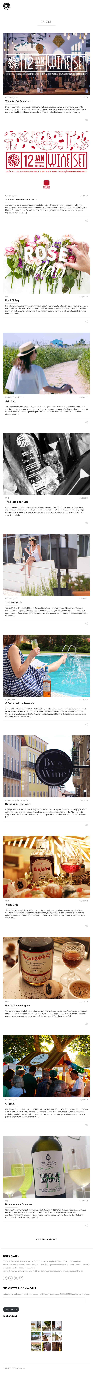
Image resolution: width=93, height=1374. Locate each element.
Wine (16, 98)
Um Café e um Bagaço (17, 1005)
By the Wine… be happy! (18, 804)
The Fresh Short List (16, 501)
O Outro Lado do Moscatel (20, 703)
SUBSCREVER (11, 1309)
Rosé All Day (12, 300)
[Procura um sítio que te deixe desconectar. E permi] (57, 1346)
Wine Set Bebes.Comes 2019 (21, 199)
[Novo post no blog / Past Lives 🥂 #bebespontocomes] (46, 1346)
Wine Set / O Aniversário (18, 101)
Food (14, 800)
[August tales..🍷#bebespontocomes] (57, 1326)
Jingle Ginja (11, 904)
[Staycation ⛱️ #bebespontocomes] (57, 1336)
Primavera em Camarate (18, 1204)
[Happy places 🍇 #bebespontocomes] (46, 1336)
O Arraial (10, 1103)
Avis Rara (10, 401)
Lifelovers (9, 98)
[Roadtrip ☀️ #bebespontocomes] (36, 1336)
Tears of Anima (13, 602)
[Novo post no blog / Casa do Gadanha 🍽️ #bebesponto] (36, 1326)
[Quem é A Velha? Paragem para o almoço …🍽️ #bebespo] (36, 1346)
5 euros (8, 397)
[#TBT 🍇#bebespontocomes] (46, 1326)
